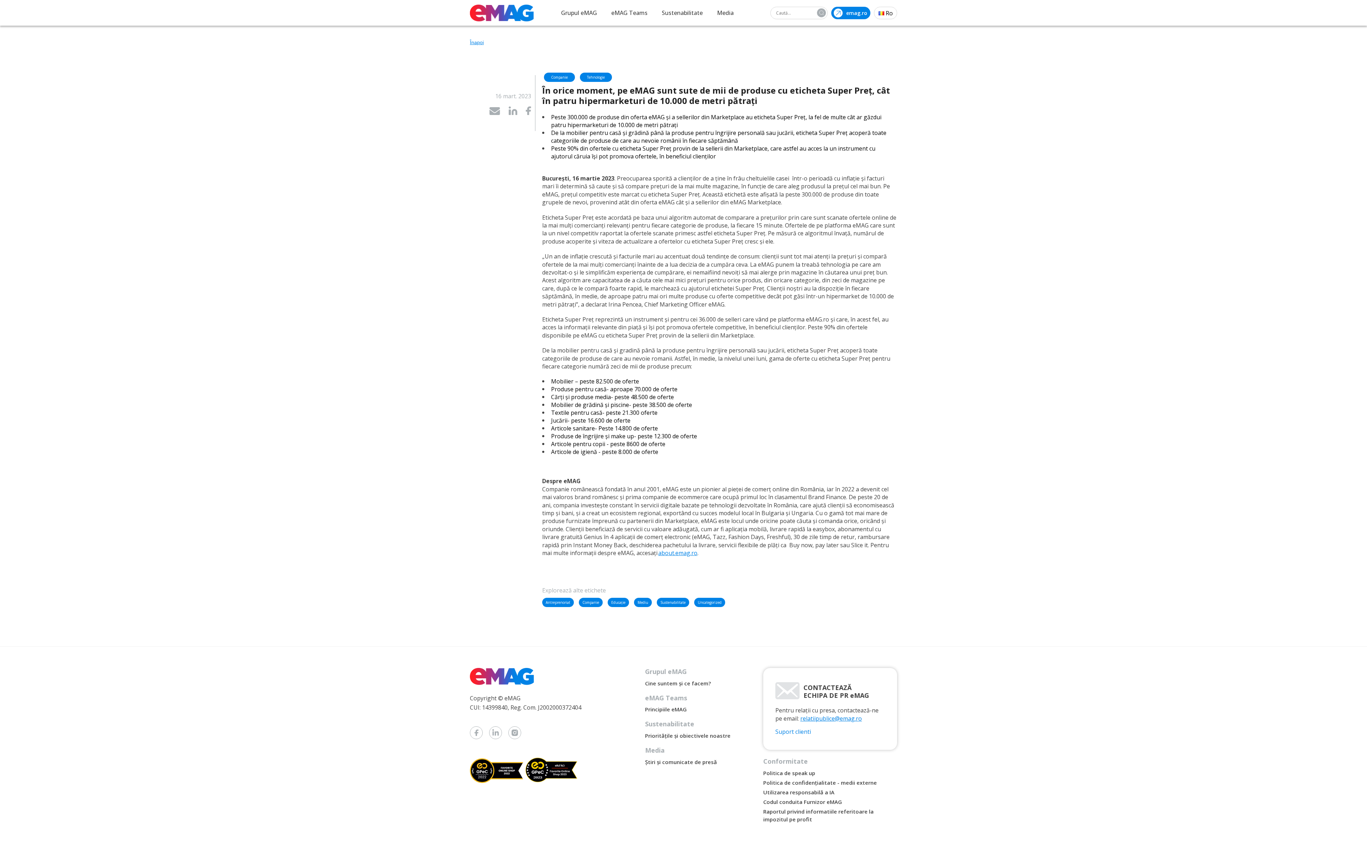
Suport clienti (793, 732)
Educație (618, 602)
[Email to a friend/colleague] (494, 113)
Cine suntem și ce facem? (678, 683)
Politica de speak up (789, 773)
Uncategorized (710, 602)
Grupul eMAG (579, 13)
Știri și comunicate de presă (681, 761)
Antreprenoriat (558, 602)
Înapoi (477, 42)
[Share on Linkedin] (513, 113)
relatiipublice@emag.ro (831, 718)
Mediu (643, 602)
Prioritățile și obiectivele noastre (687, 735)
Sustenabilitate (682, 13)
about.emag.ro (677, 553)
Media (725, 13)
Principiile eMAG (666, 709)
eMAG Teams (629, 13)
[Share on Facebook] (528, 113)
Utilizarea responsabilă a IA (798, 792)
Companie (590, 602)
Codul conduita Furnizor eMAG (802, 801)
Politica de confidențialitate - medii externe (820, 782)
